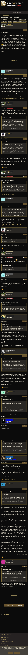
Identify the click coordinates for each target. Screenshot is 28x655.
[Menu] (1, 12)
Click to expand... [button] (14, 128)
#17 (25, 566)
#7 (25, 234)
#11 (25, 321)
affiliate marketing (22, 19)
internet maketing (22, 21)
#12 (25, 356)
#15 (25, 462)
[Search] (26, 12)
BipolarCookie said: (6, 265)
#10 (25, 298)
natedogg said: (5, 237)
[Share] (24, 30)
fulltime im (10, 21)
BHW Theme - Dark (7, 634)
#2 (25, 76)
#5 (25, 176)
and (8, 194)
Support (3, 643)
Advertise (3, 639)
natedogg (5, 19)
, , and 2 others (13, 224)
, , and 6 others (13, 98)
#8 (25, 257)
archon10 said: (5, 117)
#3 (25, 108)
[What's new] (23, 12)
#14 (25, 425)
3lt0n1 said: (5, 182)
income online (15, 21)
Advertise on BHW (14, 60)
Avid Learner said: (6, 359)
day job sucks (4, 21)
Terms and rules (4, 645)
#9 (25, 279)
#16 (25, 489)
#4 (25, 139)
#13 (25, 396)
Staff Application (5, 637)
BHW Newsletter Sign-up (7, 641)
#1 (25, 30)
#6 (25, 204)
